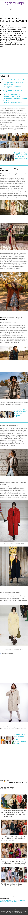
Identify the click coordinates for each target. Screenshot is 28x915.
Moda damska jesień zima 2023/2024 (9, 900)
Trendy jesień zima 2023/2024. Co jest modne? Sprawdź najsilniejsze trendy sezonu (21, 156)
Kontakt (3, 909)
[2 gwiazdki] (3, 782)
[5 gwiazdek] (8, 782)
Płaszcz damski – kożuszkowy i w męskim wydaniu (15, 99)
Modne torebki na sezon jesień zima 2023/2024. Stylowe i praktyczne (20, 413)
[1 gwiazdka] (1, 782)
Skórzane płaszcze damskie (11, 96)
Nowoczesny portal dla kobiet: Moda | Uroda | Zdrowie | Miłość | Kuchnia (14, 912)
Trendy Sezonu (13, 901)
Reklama (8, 909)
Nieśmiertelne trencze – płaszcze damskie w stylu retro (13, 83)
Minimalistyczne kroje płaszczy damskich (12, 87)
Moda (10, 897)
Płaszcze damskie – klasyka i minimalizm (13, 80)
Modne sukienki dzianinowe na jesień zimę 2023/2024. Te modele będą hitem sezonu (20, 738)
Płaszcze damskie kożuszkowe (12, 102)
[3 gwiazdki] (4, 782)
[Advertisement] (14, 60)
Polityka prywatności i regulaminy (19, 909)
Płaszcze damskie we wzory (11, 94)
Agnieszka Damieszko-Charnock (7, 15)
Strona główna (3, 897)
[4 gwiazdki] (6, 782)
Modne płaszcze (23, 900)
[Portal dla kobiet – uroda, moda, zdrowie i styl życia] (14, 3)
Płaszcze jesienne (4, 901)
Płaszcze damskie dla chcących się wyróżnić (12, 91)
